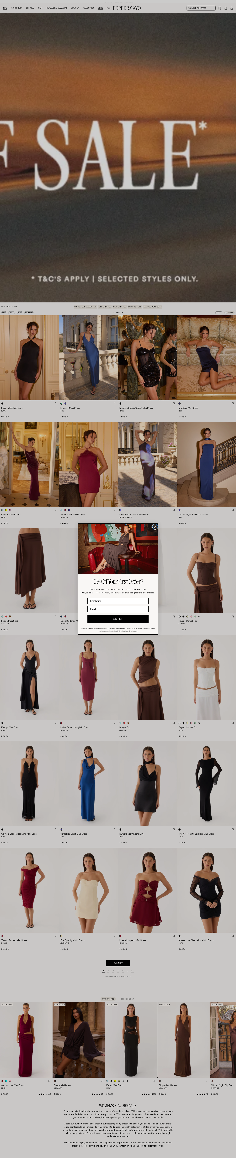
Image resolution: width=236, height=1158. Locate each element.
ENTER (118, 618)
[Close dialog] (155, 526)
